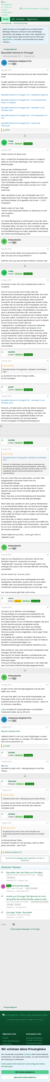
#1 (48, 70)
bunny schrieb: (8, 366)
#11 (47, 727)
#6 (48, 396)
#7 (48, 449)
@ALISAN (16, 731)
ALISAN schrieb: (8, 795)
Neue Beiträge (6, 23)
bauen (40, 875)
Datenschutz (7, 1044)
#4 (48, 280)
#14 (47, 823)
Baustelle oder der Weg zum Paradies (24, 872)
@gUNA (4, 731)
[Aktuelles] (41, 19)
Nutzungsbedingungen (10, 1041)
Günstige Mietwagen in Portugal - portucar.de (34, 1039)
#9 (48, 607)
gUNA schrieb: (8, 454)
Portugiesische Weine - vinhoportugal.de (34, 1044)
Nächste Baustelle (20, 885)
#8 (48, 555)
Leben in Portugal (17, 888)
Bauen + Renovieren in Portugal (24, 875)
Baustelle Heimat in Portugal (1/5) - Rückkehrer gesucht (24, 94)
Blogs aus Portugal (23, 915)
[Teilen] (44, 70)
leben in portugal (31, 888)
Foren (5, 19)
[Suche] (46, 19)
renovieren (11, 878)
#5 (48, 361)
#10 (47, 685)
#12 (47, 762)
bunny (5, 765)
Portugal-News (11, 915)
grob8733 (9, 875)
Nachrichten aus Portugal (19, 902)
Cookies (27, 1054)
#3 (48, 249)
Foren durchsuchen (20, 23)
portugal (10, 904)
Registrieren (8, 39)
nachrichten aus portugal (39, 902)
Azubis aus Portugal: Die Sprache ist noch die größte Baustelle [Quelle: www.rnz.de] (26, 898)
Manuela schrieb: (9, 828)
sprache (17, 904)
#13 (47, 790)
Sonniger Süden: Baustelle (19, 912)
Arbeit (39, 328)
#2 (48, 150)
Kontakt (5, 1038)
